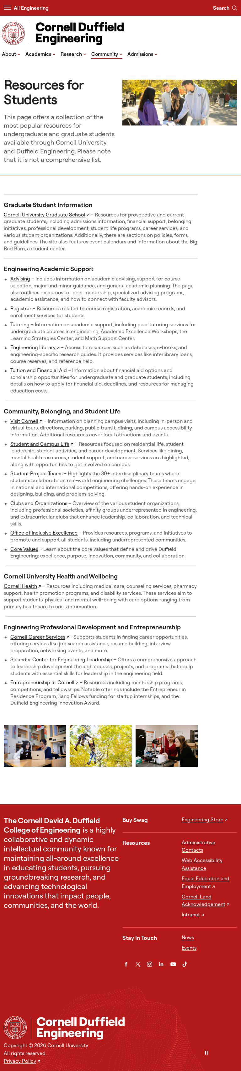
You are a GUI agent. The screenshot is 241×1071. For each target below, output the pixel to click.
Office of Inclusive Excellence (44, 533)
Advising (20, 278)
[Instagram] (149, 964)
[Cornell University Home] (15, 1027)
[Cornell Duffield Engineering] (134, 1028)
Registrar (20, 308)
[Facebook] (126, 964)
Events (189, 948)
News (188, 937)
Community (106, 53)
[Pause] (207, 1053)
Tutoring (19, 324)
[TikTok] (184, 964)
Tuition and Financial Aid (38, 370)
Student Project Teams (36, 473)
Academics (40, 53)
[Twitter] (138, 964)
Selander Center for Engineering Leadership (61, 659)
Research (73, 53)
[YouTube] (173, 964)
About (11, 53)
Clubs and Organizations (38, 503)
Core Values (24, 549)
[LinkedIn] (161, 964)
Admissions (142, 53)
